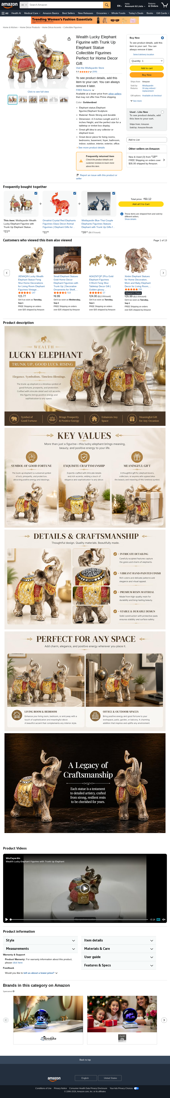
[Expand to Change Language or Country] (121, 6)
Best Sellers (68, 13)
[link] (60, 203)
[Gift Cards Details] (168, 13)
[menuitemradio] (158, 919)
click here (18, 962)
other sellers (114, 93)
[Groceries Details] (108, 13)
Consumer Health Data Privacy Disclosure (88, 1088)
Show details (130, 219)
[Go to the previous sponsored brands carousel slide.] (6, 1020)
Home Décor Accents (51, 27)
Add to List (134, 139)
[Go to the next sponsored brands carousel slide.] (164, 1020)
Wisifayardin (147, 85)
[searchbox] (65, 5)
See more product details (91, 147)
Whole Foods (118, 13)
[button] (5, 13)
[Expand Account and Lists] (144, 6)
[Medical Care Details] (39, 13)
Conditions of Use (43, 1088)
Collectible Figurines (72, 27)
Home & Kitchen (10, 27)
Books (150, 13)
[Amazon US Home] (54, 1079)
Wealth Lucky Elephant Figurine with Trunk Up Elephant (35, 861)
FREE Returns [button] (84, 90)
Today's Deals (136, 13)
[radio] (12, 99)
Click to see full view (38, 91)
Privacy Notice (60, 1088)
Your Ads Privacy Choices (121, 1088)
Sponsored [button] (7, 991)
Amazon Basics (51, 13)
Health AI (16, 13)
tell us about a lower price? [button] (39, 973)
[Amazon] (9, 5)
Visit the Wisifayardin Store (90, 68)
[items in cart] (165, 5)
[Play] (5, 919)
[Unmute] (164, 920)
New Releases (85, 13)
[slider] (79, 919)
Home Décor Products (30, 27)
